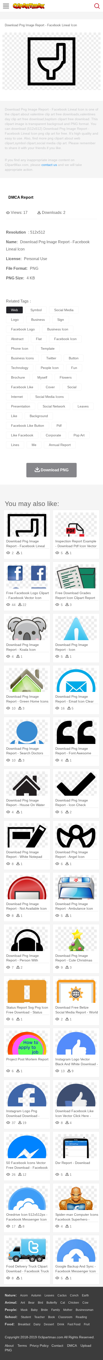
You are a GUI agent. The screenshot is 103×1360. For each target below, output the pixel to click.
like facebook (22, 435)
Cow (85, 1302)
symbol (36, 310)
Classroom (65, 1317)
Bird (40, 1302)
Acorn (24, 1295)
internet (17, 397)
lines (15, 445)
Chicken (73, 1302)
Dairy (37, 1324)
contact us (49, 165)
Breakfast (24, 1324)
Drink (60, 1324)
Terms (22, 1345)
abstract (17, 339)
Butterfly (51, 1302)
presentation (20, 406)
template (48, 348)
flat (39, 339)
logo (15, 320)
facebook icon (65, 339)
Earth (85, 1295)
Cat (62, 1302)
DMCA (72, 1345)
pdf (59, 425)
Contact (57, 1345)
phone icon (19, 348)
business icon (57, 329)
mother (67, 1310)
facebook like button (27, 425)
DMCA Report (20, 197)
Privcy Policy (39, 1345)
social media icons (49, 397)
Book (51, 1317)
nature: (11, 1295)
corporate (53, 435)
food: (10, 1324)
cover (50, 387)
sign (60, 320)
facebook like (22, 387)
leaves (83, 406)
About (9, 1345)
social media (64, 310)
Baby (34, 1310)
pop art (79, 435)
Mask (24, 1310)
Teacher (39, 1317)
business (38, 320)
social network (54, 406)
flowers (66, 377)
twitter (51, 358)
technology (19, 368)
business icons (22, 358)
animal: (11, 1302)
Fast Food (74, 1324)
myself (42, 377)
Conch (74, 1295)
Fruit (87, 1324)
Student (26, 1317)
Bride (44, 1310)
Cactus (62, 1295)
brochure (18, 377)
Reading (81, 1317)
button (74, 358)
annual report (60, 445)
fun (74, 368)
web (14, 310)
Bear (31, 1302)
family (55, 1310)
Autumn (36, 1295)
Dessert (49, 1324)
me (34, 445)
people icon (50, 368)
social (71, 387)
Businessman (84, 1310)
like (14, 416)
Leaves (49, 1295)
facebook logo (23, 329)
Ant (23, 1302)
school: (11, 1317)
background (39, 416)
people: (11, 1310)
